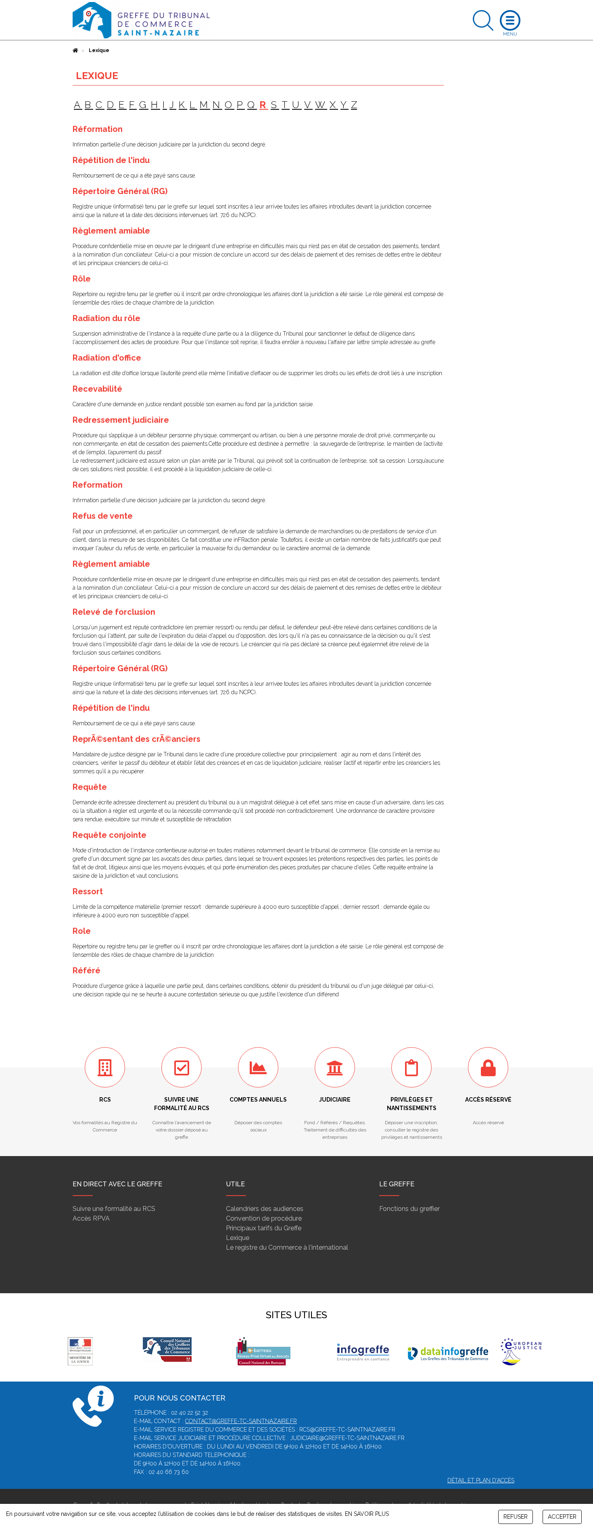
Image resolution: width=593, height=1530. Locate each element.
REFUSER (515, 1516)
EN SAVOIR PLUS (367, 1514)
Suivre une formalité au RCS (114, 1209)
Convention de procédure (264, 1218)
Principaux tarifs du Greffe (263, 1228)
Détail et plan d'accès (480, 1480)
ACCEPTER (562, 1516)
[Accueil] (75, 50)
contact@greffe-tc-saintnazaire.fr (241, 1421)
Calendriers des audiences (264, 1209)
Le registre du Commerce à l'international (287, 1247)
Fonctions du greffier (409, 1209)
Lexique (237, 1238)
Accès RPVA (91, 1218)
